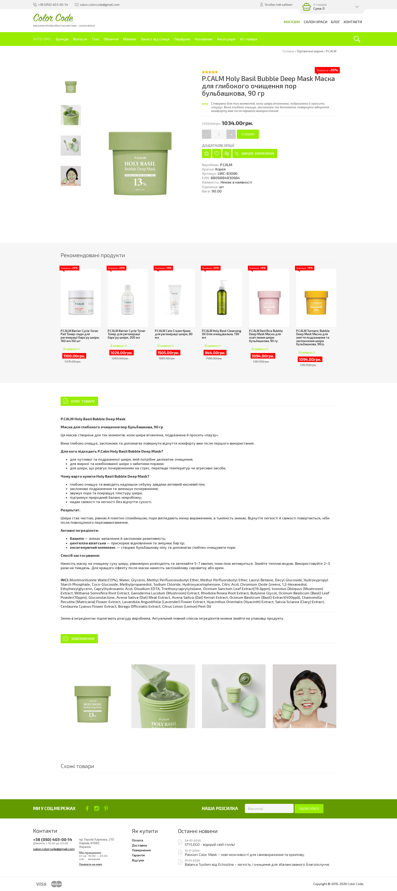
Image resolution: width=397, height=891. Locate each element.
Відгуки (138, 860)
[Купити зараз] (206, 153)
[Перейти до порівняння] (226, 153)
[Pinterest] (106, 808)
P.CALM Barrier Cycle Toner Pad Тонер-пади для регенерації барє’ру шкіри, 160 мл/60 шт (80, 336)
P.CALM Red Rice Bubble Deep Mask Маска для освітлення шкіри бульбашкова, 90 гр (266, 336)
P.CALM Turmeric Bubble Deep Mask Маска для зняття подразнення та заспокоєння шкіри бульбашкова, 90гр (313, 337)
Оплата (137, 840)
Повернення (141, 850)
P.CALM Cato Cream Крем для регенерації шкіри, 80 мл (174, 334)
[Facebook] (87, 808)
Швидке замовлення (257, 153)
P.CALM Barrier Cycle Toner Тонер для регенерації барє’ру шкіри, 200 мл (126, 334)
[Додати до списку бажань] (216, 153)
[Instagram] (96, 808)
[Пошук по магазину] (357, 39)
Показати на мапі (90, 864)
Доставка (139, 845)
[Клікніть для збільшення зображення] (92, 696)
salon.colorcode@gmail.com (54, 849)
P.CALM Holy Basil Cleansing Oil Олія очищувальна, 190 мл (221, 334)
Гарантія (138, 855)
